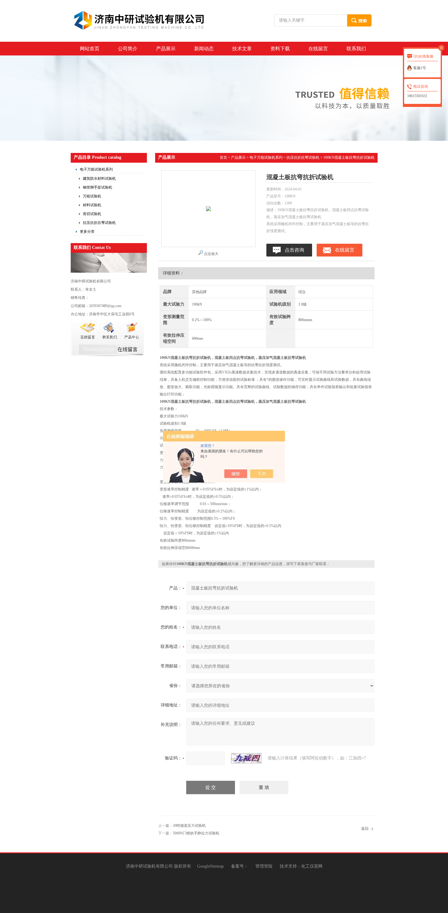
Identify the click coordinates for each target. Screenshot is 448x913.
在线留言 (318, 48)
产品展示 (166, 48)
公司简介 (127, 48)
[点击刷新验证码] (246, 758)
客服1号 (419, 68)
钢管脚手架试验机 (97, 187)
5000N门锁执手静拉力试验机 (196, 833)
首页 (223, 157)
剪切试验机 (92, 214)
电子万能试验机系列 (96, 169)
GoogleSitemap (210, 866)
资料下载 (280, 48)
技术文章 (242, 48)
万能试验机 (92, 196)
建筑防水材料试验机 (99, 178)
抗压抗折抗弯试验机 (99, 223)
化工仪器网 (311, 866)
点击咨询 (294, 250)
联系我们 (356, 48)
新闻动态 (204, 48)
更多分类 (87, 231)
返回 (364, 828)
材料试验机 (92, 205)
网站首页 (89, 48)
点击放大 (211, 254)
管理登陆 (263, 866)
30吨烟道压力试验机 (189, 825)
